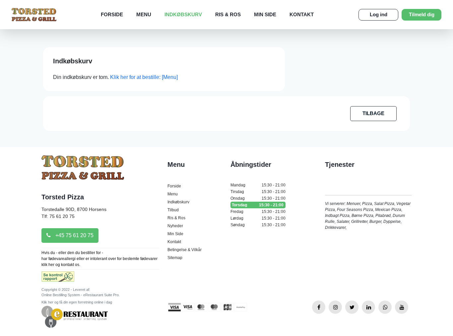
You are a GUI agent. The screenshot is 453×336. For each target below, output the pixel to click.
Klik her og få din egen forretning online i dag (76, 302)
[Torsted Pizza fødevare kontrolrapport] (57, 279)
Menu (143, 14)
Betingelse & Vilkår (184, 249)
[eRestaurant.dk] (74, 316)
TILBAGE (373, 113)
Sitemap (174, 257)
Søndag (258, 225)
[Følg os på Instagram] (335, 307)
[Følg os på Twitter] (351, 307)
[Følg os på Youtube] (401, 307)
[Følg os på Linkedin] (368, 307)
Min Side (265, 14)
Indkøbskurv (183, 14)
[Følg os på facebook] (318, 307)
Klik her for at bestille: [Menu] (144, 77)
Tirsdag (258, 191)
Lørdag (258, 218)
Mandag (258, 185)
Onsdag (258, 198)
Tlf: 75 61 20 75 (58, 216)
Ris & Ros (228, 14)
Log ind (378, 14)
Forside (112, 14)
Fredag (258, 211)
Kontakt (302, 14)
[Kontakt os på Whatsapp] (385, 307)
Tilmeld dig (421, 14)
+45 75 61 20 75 (74, 235)
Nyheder (175, 226)
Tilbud (173, 210)
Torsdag (258, 205)
